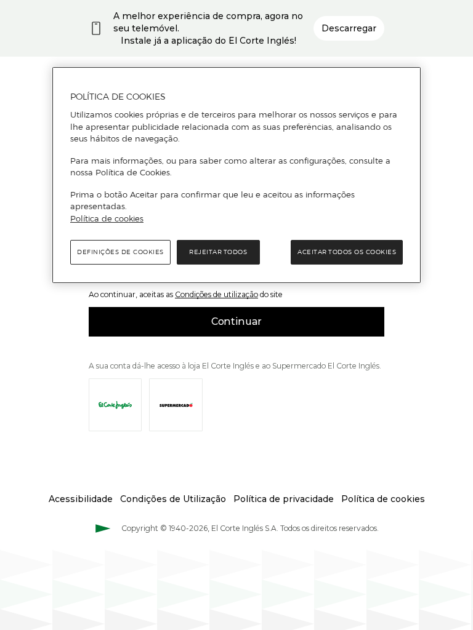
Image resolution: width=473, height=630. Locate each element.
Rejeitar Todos (218, 252)
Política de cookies (107, 218)
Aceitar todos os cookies (346, 252)
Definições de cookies (120, 252)
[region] (236, 175)
